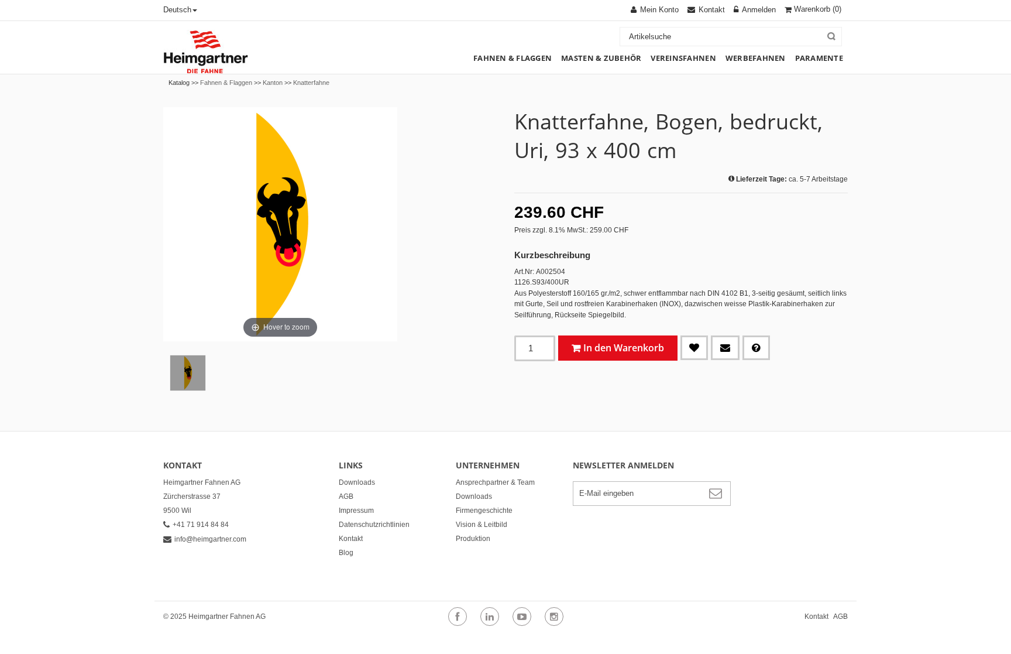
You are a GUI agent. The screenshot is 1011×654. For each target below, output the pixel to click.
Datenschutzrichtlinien (374, 525)
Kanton (273, 82)
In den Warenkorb (623, 347)
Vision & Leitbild (481, 525)
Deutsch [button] (177, 9)
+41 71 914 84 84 (201, 525)
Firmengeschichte (484, 510)
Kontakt (351, 539)
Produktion (473, 539)
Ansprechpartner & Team (495, 482)
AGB (346, 496)
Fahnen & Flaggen (226, 82)
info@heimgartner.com (210, 539)
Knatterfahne (311, 82)
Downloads (357, 482)
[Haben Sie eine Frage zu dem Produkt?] (756, 347)
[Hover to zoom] (280, 224)
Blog (346, 553)
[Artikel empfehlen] (725, 347)
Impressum (356, 510)
